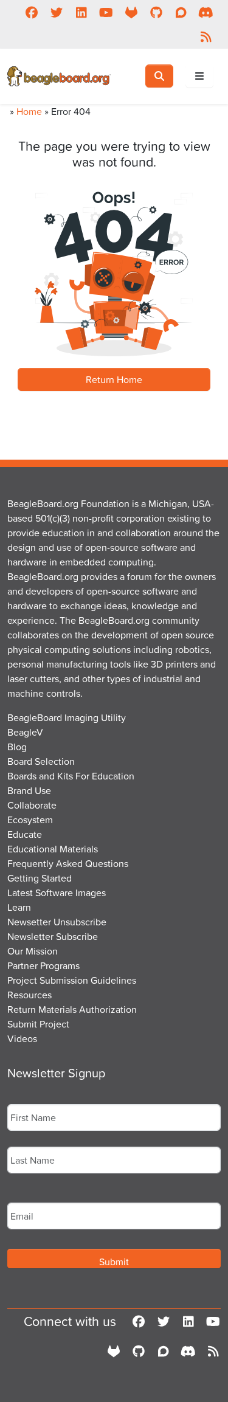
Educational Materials (52, 848)
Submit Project (38, 1024)
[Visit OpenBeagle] (131, 12)
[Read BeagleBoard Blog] (205, 36)
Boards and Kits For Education (70, 775)
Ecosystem (30, 819)
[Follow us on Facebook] (31, 12)
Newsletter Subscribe (52, 936)
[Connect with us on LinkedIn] (81, 12)
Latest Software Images (56, 892)
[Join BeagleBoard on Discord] (205, 12)
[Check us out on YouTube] (106, 12)
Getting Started (39, 878)
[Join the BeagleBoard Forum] (180, 12)
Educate (24, 834)
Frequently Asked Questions (67, 863)
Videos (22, 1038)
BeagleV (25, 732)
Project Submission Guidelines (71, 980)
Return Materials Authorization (72, 1009)
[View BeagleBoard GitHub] (156, 12)
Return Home (114, 379)
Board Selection (41, 761)
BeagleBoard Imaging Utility (66, 717)
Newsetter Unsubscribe (56, 921)
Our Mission (32, 951)
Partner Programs (43, 965)
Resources (29, 994)
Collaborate (32, 805)
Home (29, 111)
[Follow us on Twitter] (56, 12)
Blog (17, 746)
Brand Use (29, 790)
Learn (19, 907)
